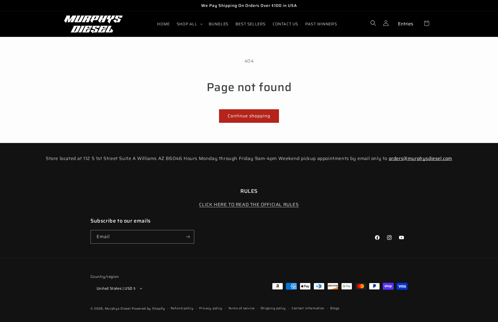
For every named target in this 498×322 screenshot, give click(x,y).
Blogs (334, 308)
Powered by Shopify (148, 308)
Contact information (308, 308)
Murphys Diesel (118, 308)
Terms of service (241, 308)
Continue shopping (249, 115)
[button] (189, 24)
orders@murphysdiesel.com (420, 158)
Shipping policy (273, 308)
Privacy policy (210, 308)
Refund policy (182, 308)
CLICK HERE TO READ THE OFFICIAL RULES (249, 204)
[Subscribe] (187, 237)
